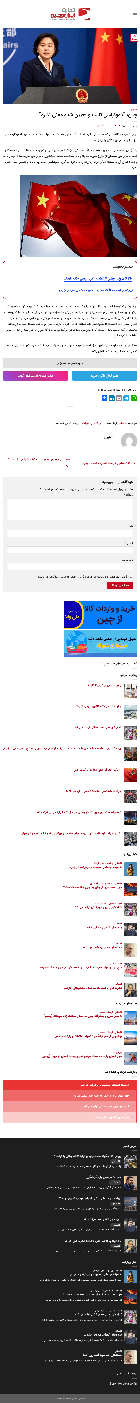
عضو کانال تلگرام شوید (104, 375)
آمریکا (99, 423)
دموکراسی (84, 423)
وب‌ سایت (127, 560)
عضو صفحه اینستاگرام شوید (35, 375)
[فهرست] (135, 14)
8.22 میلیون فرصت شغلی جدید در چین (107, 463)
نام (130, 527)
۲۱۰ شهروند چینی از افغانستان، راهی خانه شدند (98, 278)
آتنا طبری (100, 125)
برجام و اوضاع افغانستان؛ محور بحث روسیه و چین (95, 290)
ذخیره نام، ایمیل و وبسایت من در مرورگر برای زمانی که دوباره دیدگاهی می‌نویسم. (82, 577)
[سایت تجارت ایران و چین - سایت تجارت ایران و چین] (70, 14)
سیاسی (134, 109)
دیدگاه (128, 495)
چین (93, 423)
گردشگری (115, 1182)
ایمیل (129, 543)
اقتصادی (116, 1161)
